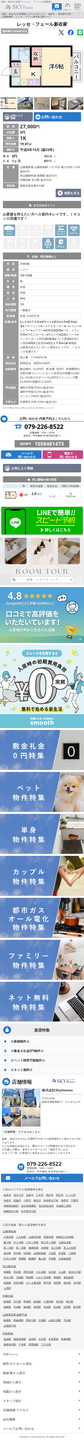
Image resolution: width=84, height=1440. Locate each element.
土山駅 (62, 1272)
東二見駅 (9, 1248)
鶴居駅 (27, 1307)
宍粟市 (75, 1200)
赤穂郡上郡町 (63, 1206)
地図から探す (12, 1391)
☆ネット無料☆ (22, 1070)
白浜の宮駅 (10, 1258)
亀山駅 (42, 1258)
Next (80, 66)
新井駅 (77, 1307)
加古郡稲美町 (46, 1206)
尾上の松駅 (69, 1248)
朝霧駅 (7, 1272)
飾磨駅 (32, 1258)
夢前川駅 (31, 1320)
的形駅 (62, 1253)
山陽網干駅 (10, 1325)
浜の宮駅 (56, 1248)
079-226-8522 (43, 426)
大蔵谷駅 (9, 1237)
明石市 (59, 1195)
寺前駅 (47, 1307)
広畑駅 (42, 1320)
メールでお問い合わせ (18, 1428)
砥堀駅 (37, 1301)
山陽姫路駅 (7, 16)
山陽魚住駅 (65, 1242)
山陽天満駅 (54, 1320)
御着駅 (57, 1277)
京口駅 (17, 1301)
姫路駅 (7, 1283)
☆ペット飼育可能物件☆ (28, 1060)
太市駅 (42, 1339)
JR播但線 (8, 1296)
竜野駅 (57, 1283)
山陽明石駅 (35, 1237)
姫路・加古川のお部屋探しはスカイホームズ (23, 13)
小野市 (27, 1200)
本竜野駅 (53, 1339)
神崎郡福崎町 (11, 1206)
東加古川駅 (74, 1272)
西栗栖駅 (34, 1344)
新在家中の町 (64, 13)
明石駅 (17, 1272)
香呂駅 (59, 1301)
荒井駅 (17, 1253)
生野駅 (67, 1307)
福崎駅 (7, 1307)
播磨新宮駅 (10, 1344)
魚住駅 (52, 1272)
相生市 (37, 1200)
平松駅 (67, 1320)
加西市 (65, 1200)
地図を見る (72, 193)
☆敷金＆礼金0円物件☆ (27, 1051)
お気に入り (67, 9)
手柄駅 (52, 1258)
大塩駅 (52, 1253)
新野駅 (37, 1307)
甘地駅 (17, 1307)
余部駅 (32, 1339)
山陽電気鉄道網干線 (15, 1314)
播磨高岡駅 (19, 1339)
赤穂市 (7, 1200)
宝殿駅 (20, 1277)
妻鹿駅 (22, 1258)
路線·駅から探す (14, 1373)
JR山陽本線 (9, 1266)
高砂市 (50, 1195)
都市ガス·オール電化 (17, 1363)
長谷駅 (57, 1307)
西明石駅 (28, 1272)
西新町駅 (49, 1237)
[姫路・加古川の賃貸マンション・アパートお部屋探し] (26, 7)
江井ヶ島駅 (32, 1242)
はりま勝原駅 (33, 1283)
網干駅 (47, 1283)
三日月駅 (46, 1344)
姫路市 (51, 13)
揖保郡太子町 (51, 1200)
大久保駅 (41, 1272)
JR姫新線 (8, 1333)
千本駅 (22, 1344)
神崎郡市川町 (11, 1211)
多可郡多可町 (28, 1211)
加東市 (30, 1195)
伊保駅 (27, 1253)
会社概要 (9, 1419)
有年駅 (77, 1283)
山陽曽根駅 (39, 1253)
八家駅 (72, 1253)
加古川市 (18, 1195)
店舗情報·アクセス (16, 1410)
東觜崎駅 (66, 1339)
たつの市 (71, 1195)
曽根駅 (30, 1277)
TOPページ (10, 1354)
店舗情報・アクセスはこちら (22, 1132)
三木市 (40, 1195)
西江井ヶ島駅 (48, 1242)
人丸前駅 (21, 1237)
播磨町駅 (34, 1248)
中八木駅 (18, 1242)
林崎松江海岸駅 (65, 1237)
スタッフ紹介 (12, 1401)
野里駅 (27, 1301)
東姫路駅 (68, 1277)
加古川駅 (9, 1277)
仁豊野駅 (48, 1301)
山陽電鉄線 (9, 1231)
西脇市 (17, 1200)
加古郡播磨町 (28, 1206)
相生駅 (67, 1283)
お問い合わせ (51, 116)
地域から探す (12, 1382)
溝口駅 (69, 1301)
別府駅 (45, 1248)
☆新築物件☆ (20, 1041)
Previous (4, 66)
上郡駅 (7, 1288)
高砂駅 (7, 1253)
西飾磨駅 (18, 1320)
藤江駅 (7, 1242)
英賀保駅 (18, 1283)
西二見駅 (21, 1248)
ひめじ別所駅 (43, 1277)
